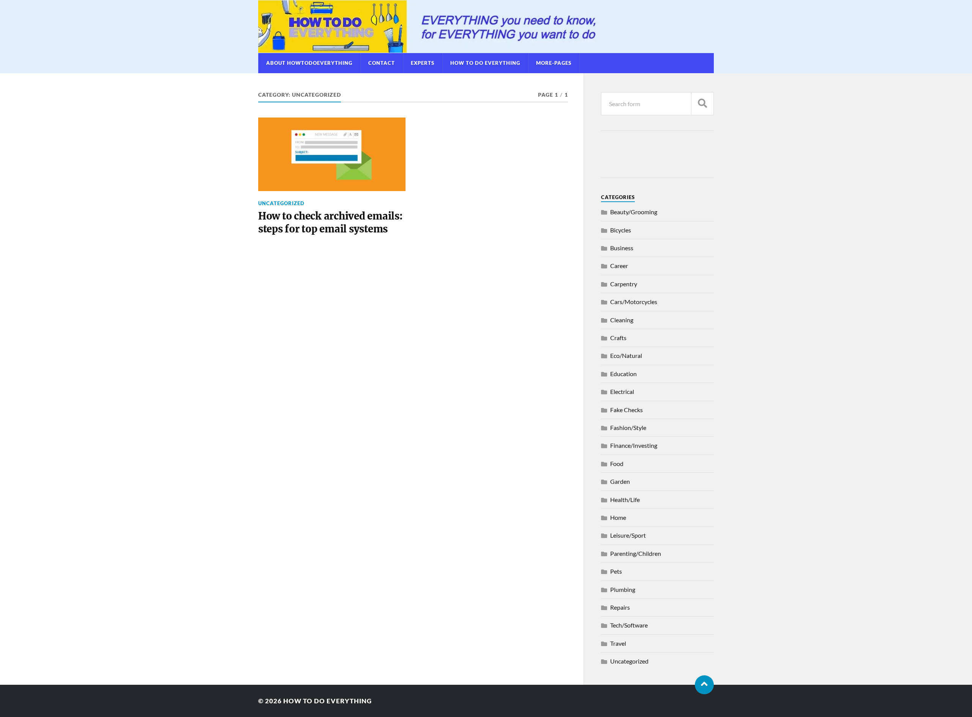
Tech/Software (629, 625)
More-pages (553, 63)
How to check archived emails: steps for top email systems (330, 222)
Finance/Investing (633, 445)
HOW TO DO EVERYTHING (485, 63)
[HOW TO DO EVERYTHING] (486, 26)
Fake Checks (626, 409)
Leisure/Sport (628, 535)
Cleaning (621, 319)
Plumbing (622, 589)
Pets (616, 571)
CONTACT (381, 63)
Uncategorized (281, 203)
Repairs (620, 607)
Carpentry (623, 283)
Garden (620, 481)
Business (621, 247)
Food (616, 463)
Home (618, 517)
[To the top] (704, 684)
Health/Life (625, 499)
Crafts (618, 337)
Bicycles (620, 230)
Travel (618, 643)
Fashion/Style (628, 427)
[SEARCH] (702, 103)
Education (623, 373)
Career (619, 265)
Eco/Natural (626, 355)
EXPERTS (422, 63)
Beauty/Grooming (633, 211)
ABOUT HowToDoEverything (309, 63)
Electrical (622, 391)
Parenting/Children (635, 553)
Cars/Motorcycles (633, 301)
